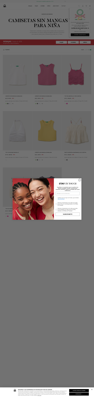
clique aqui (39, 395)
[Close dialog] (79, 180)
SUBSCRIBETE (67, 214)
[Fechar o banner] (91, 389)
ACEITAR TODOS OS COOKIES (79, 390)
